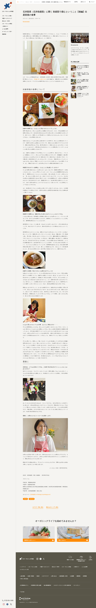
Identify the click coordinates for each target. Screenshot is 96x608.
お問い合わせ (54, 576)
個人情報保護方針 (47, 585)
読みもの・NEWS (6, 21)
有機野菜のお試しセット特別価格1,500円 (81, 560)
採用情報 (85, 576)
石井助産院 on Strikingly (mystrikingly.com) (40, 494)
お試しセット (83, 1)
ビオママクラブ (45, 576)
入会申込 (76, 1)
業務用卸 (4, 34)
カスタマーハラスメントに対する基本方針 (62, 585)
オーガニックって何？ (7, 31)
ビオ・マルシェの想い (7, 15)
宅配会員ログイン (67, 1)
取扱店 (38, 576)
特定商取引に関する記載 (36, 585)
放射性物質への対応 (63, 576)
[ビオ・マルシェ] (7, 7)
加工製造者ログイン (24, 585)
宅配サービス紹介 (70, 559)
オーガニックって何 (24, 569)
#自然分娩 (32, 498)
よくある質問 (5, 28)
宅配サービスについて (7, 18)
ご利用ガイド (5, 26)
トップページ (23, 566)
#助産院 (25, 498)
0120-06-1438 (8, 600)
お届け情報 (22, 576)
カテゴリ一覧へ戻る (37, 507)
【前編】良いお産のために (40, 79)
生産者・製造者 (31, 576)
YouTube (22, 591)
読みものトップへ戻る (52, 507)
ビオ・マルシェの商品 (7, 23)
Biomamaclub (26, 21)
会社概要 (72, 576)
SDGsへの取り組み (24, 578)
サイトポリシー (77, 585)
